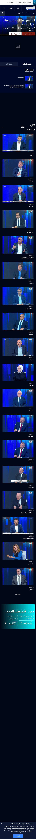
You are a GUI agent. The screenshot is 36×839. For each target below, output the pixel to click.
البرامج (10, 8)
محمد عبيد (31, 334)
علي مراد (31, 155)
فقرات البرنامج (27, 64)
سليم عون (31, 589)
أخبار (18, 8)
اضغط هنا (13, 831)
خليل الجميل (31, 487)
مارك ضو (31, 181)
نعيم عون (31, 359)
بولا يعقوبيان (30, 563)
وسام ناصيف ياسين (29, 308)
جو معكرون (31, 283)
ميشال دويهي (30, 232)
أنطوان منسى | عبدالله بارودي (27, 257)
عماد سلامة (31, 206)
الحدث (25, 13)
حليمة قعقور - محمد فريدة (28, 538)
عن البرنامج (9, 64)
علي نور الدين (30, 436)
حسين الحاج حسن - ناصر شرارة (27, 512)
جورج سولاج (30, 410)
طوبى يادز (31, 385)
